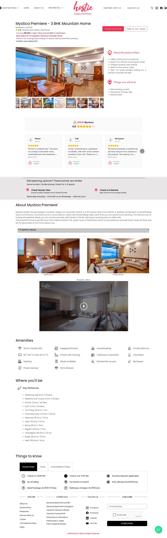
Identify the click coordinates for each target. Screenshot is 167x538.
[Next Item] (99, 72)
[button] (17, 7)
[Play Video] (83, 306)
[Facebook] (161, 8)
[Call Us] (152, 8)
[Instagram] (156, 8)
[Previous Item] (20, 72)
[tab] (28, 466)
